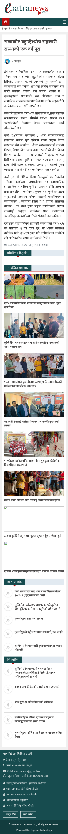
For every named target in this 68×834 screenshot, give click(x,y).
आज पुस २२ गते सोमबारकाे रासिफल (34, 702)
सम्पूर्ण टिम (11, 814)
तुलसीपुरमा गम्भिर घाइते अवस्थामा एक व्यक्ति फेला (38, 735)
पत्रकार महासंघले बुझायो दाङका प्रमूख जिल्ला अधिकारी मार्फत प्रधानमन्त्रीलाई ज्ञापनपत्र (33, 384)
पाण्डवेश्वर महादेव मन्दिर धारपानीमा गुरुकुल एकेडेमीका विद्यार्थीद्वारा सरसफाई (32, 463)
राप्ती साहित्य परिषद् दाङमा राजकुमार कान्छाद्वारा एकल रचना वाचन (34, 719)
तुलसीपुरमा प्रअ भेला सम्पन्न (29, 618)
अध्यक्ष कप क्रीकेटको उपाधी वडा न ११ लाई (37, 687)
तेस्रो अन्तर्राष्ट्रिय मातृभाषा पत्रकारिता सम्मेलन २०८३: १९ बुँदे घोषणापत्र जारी (38, 593)
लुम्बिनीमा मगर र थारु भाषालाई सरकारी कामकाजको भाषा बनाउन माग (31, 344)
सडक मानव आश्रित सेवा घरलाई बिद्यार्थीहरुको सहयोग (32, 500)
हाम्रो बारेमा (28, 814)
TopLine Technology (41, 830)
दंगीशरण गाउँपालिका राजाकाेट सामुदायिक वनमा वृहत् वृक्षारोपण (32, 305)
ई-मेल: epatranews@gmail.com (24, 771)
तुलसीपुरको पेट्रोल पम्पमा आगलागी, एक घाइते (39, 632)
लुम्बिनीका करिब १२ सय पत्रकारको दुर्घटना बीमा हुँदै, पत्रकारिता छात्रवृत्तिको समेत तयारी (37, 607)
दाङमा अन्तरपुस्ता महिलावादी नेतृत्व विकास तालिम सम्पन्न (34, 571)
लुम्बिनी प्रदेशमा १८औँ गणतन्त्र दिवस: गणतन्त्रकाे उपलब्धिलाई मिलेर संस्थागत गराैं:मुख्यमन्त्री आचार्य (35, 673)
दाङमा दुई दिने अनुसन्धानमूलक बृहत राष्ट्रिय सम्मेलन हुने (32, 536)
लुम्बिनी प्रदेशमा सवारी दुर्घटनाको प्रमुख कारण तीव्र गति (38, 647)
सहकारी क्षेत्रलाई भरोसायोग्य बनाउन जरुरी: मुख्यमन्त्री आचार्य (31, 423)
